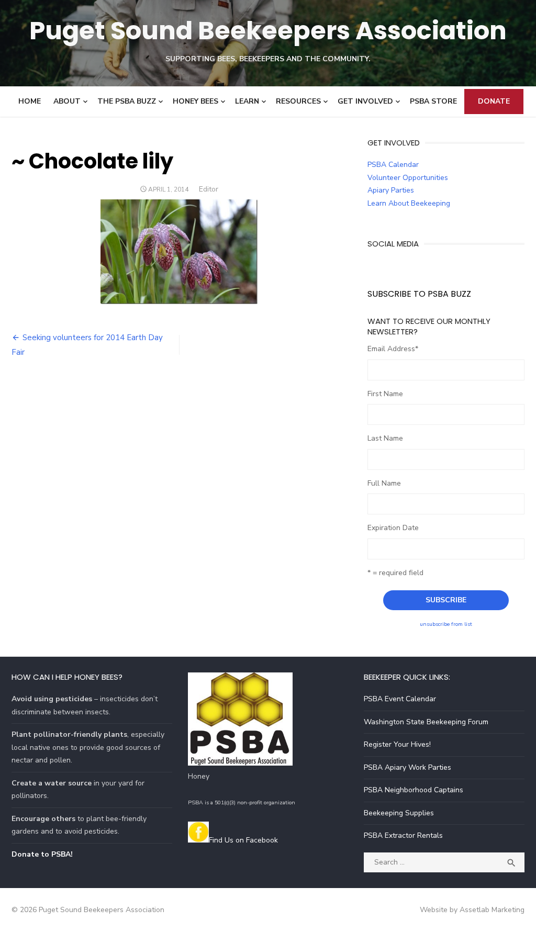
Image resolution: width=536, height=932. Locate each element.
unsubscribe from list (446, 624)
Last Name (385, 438)
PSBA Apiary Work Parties (407, 767)
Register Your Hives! (397, 744)
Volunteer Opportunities (407, 178)
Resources (298, 101)
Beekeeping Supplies (399, 813)
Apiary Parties (390, 190)
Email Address (392, 349)
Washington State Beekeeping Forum (426, 722)
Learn (247, 101)
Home (29, 101)
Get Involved (365, 101)
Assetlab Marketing (492, 910)
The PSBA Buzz (126, 101)
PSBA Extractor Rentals (403, 835)
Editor (208, 189)
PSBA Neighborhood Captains (413, 790)
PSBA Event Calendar (400, 699)
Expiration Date (393, 528)
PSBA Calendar (393, 165)
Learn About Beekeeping (408, 203)
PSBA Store (433, 101)
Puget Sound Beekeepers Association (268, 30)
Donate (494, 101)
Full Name (384, 483)
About (67, 101)
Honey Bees (195, 101)
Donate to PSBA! (42, 854)
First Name (385, 394)
